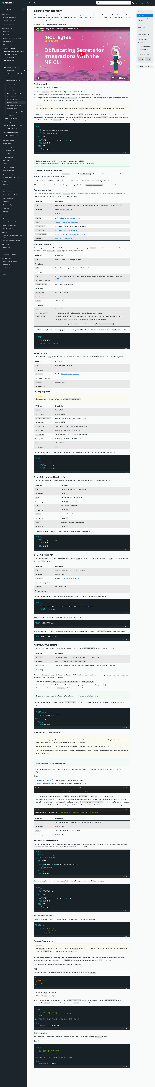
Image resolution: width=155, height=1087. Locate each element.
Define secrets (141, 15)
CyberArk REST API (143, 39)
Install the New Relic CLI (44, 780)
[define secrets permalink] (49, 84)
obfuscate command (50, 783)
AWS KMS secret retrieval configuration (68, 218)
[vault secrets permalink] (47, 353)
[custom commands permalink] (54, 941)
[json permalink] (39, 969)
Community (38, 3)
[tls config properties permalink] (51, 392)
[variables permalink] (52, 190)
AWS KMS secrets (142, 27)
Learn (45, 3)
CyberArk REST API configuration (66, 230)
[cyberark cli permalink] (68, 477)
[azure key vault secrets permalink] (58, 644)
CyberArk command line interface (144, 35)
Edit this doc (145, 66)
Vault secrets (141, 30)
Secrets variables (142, 24)
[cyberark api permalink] (54, 555)
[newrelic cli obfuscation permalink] (61, 732)
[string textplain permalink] (48, 1033)
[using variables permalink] (63, 170)
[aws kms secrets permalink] (52, 244)
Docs (31, 3)
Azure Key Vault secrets (144, 42)
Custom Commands (143, 49)
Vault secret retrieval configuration (66, 222)
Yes (141, 59)
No (148, 59)
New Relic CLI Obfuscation (144, 46)
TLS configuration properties (70, 374)
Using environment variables (143, 19)
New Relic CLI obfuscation (63, 238)
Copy (126, 152)
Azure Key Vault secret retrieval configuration (70, 234)
